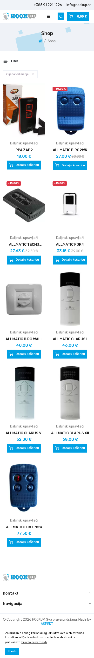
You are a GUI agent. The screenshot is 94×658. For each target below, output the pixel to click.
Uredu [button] (12, 651)
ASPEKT (47, 624)
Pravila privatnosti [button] (34, 642)
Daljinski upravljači (24, 143)
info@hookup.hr (79, 5)
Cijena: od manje (17, 74)
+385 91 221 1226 (48, 5)
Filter (14, 61)
